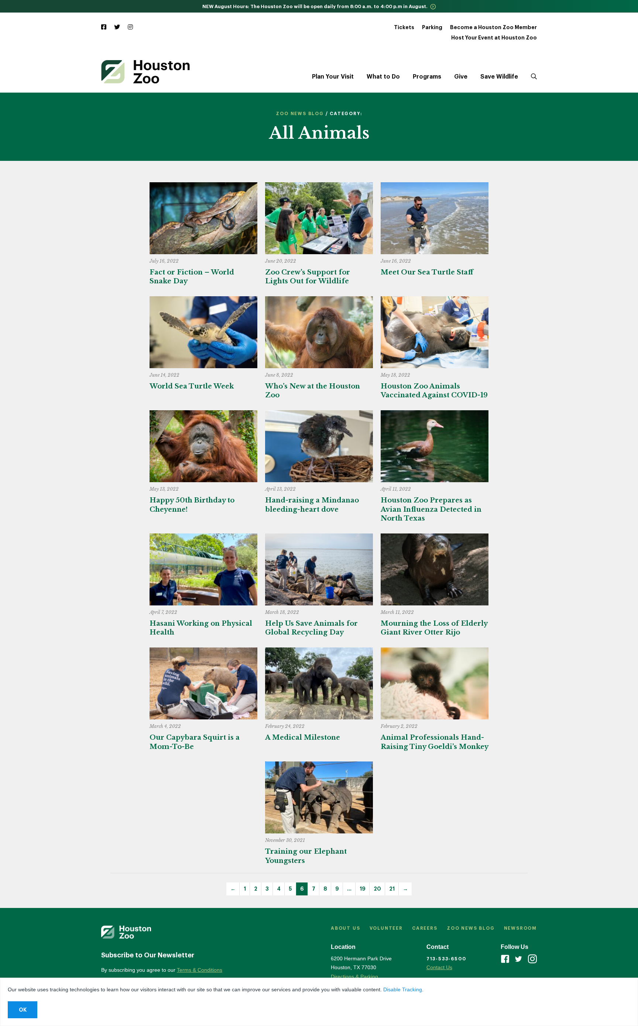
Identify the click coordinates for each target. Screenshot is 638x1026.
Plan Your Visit (333, 77)
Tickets (404, 27)
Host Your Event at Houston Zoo (494, 37)
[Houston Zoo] (145, 71)
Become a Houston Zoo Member (493, 27)
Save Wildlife (499, 77)
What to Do (383, 77)
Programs (427, 77)
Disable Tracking (402, 989)
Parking (432, 27)
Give (460, 77)
